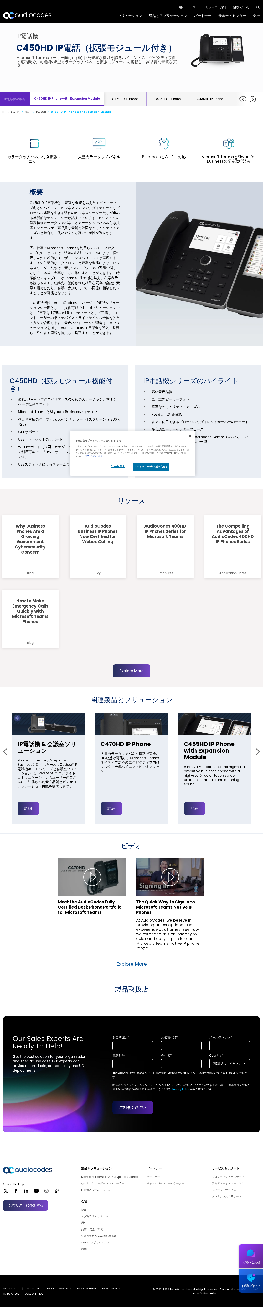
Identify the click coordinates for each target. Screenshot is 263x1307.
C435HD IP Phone (210, 99)
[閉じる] (190, 436)
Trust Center (11, 1288)
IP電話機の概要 (14, 99)
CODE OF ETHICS (34, 1293)
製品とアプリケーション (168, 15)
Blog (196, 7)
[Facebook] (16, 1192)
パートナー (202, 15)
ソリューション (130, 15)
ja (185, 7)
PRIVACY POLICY (111, 1288)
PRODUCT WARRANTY (59, 1288)
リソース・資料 (216, 7)
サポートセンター (232, 15)
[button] (6, 751)
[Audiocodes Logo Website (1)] (27, 15)
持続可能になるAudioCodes (98, 1236)
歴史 (84, 1223)
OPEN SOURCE (33, 1288)
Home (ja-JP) (11, 112)
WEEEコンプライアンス (95, 1242)
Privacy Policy (181, 1089)
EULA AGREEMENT (86, 1288)
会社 (256, 15)
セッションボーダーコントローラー (102, 1183)
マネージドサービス (224, 1190)
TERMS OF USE (11, 1293)
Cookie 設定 (118, 466)
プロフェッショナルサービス (229, 1177)
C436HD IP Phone (167, 99)
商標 (84, 1249)
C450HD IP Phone (125, 99)
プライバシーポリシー (96, 456)
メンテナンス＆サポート (226, 1196)
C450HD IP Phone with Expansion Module (67, 98)
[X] (6, 1192)
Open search (258, 7)
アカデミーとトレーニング (228, 1183)
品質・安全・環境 (92, 1229)
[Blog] (56, 1192)
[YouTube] (36, 1192)
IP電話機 (41, 112)
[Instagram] (46, 1192)
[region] (132, 453)
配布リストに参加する (26, 1205)
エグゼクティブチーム (94, 1216)
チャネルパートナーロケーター (165, 1183)
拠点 (84, 1210)
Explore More (132, 670)
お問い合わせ (241, 7)
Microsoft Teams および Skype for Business (109, 1177)
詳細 (28, 808)
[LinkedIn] (26, 1192)
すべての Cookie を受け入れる (151, 466)
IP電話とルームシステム (95, 1190)
